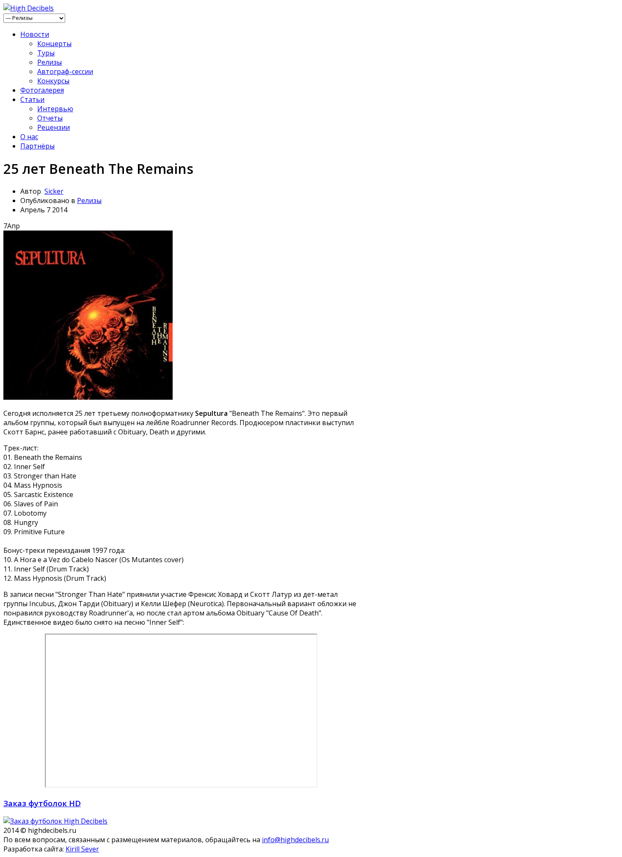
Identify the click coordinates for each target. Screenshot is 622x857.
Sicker (53, 191)
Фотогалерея (42, 90)
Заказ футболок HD (42, 803)
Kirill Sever (82, 849)
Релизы (49, 62)
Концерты (54, 43)
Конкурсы (53, 80)
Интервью (55, 108)
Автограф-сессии (65, 71)
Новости (34, 34)
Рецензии (53, 127)
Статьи (32, 99)
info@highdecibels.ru (295, 839)
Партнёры (37, 146)
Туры (46, 53)
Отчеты (50, 118)
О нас (29, 136)
